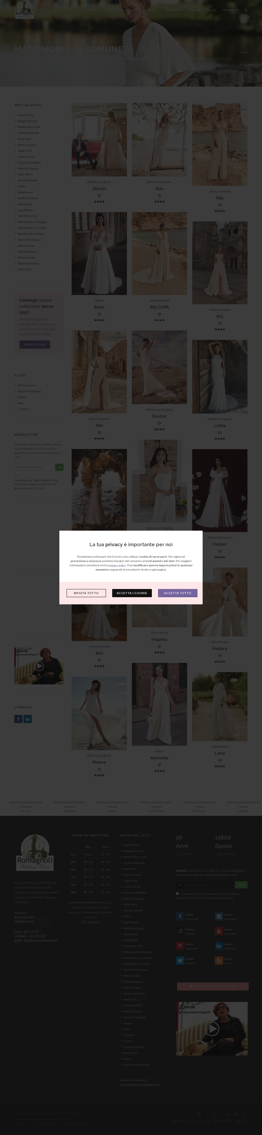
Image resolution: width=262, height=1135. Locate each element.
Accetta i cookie (132, 593)
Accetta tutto (177, 593)
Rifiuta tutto (86, 593)
